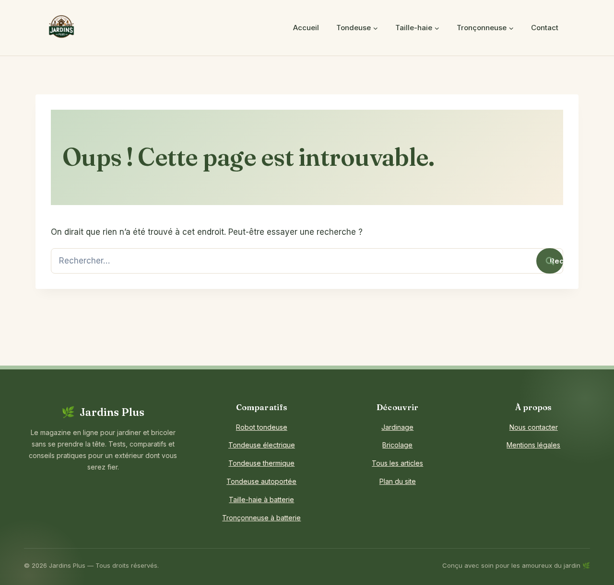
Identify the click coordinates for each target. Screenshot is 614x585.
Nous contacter (533, 427)
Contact (544, 27)
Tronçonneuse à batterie (261, 518)
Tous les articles (397, 463)
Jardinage (397, 427)
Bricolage (397, 445)
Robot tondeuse (261, 427)
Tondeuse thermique (261, 463)
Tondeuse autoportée (261, 481)
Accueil (306, 27)
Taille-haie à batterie (261, 499)
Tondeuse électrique (261, 445)
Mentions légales (533, 445)
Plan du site (397, 481)
